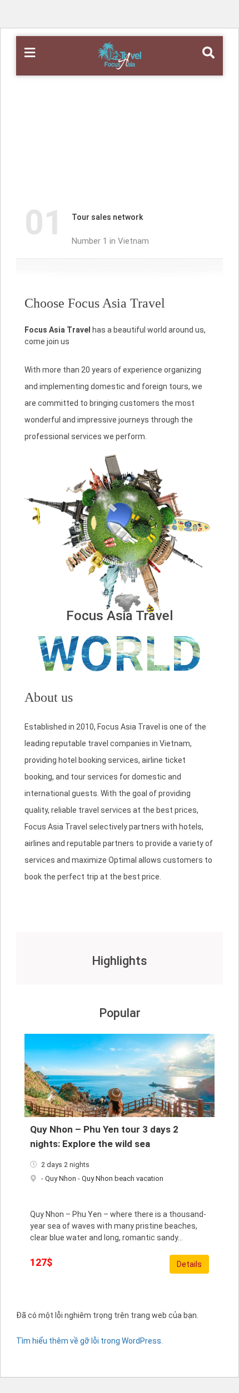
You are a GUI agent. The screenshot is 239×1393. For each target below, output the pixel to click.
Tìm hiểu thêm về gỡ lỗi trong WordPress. (89, 1340)
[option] (124, 223)
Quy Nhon (60, 1178)
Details (189, 1264)
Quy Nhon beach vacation (122, 1178)
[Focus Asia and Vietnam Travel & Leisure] (119, 55)
